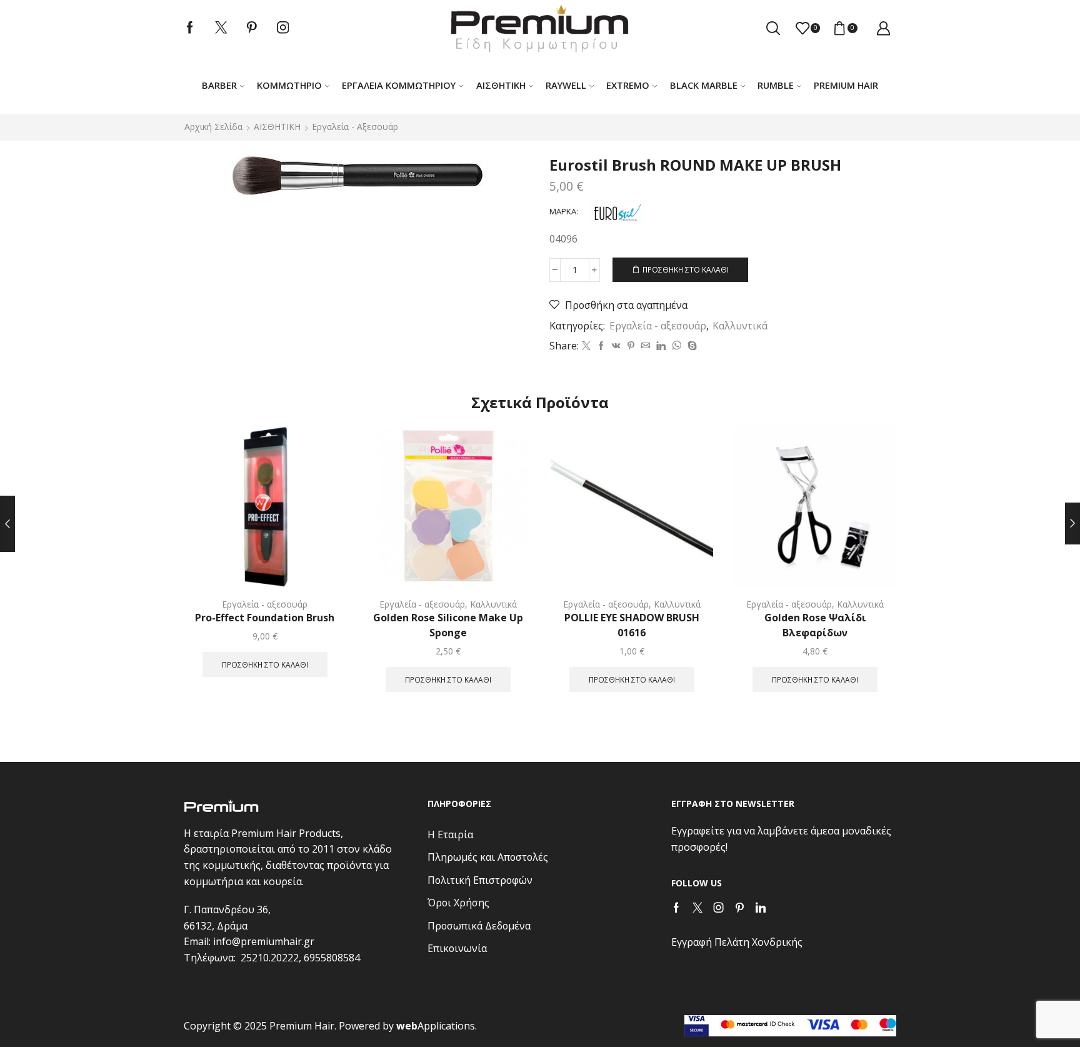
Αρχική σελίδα (213, 127)
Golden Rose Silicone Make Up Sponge (448, 625)
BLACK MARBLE (704, 85)
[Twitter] (221, 28)
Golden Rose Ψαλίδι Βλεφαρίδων (815, 625)
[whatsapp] (676, 346)
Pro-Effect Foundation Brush (264, 617)
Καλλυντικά (740, 326)
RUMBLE (776, 85)
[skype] (690, 346)
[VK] (616, 346)
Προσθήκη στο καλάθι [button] (265, 664)
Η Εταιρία (450, 834)
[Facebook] (190, 28)
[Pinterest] (252, 28)
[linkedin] (661, 346)
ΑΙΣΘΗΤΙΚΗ (501, 85)
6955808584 (332, 957)
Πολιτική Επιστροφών (480, 880)
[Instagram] (283, 28)
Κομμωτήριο (289, 85)
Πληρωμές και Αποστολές (488, 857)
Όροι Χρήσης (458, 902)
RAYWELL (566, 85)
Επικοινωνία (457, 948)
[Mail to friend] (645, 346)
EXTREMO (627, 85)
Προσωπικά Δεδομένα (479, 926)
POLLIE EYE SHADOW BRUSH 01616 (631, 625)
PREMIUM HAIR (846, 85)
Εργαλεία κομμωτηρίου (399, 85)
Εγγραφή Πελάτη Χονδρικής (736, 942)
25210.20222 (270, 957)
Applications (435, 1026)
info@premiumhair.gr (263, 941)
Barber (219, 85)
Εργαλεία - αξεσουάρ (355, 127)
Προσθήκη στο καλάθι (685, 269)
